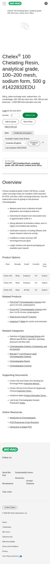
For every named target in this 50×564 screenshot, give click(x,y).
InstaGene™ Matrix (18, 321)
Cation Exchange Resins (30, 336)
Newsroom (19, 478)
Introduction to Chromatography (23, 418)
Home (4, 522)
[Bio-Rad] (10, 449)
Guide (22, 403)
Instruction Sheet (24, 391)
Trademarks (6, 527)
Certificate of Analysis (23, 133)
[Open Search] (33, 3)
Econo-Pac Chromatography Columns (26, 310)
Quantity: (5, 115)
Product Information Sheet (35, 396)
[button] (3, 11)
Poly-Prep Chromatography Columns (25, 302)
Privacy (5, 551)
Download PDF (34, 143)
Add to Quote (10, 122)
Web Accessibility (8, 541)
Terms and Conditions (10, 546)
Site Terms (6, 532)
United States (9, 507)
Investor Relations (30, 482)
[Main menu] (4, 3)
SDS (7, 133)
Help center (7, 492)
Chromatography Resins (20, 361)
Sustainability (20, 472)
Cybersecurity (7, 537)
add (43, 142)
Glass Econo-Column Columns (23, 317)
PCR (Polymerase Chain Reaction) (24, 422)
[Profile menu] (38, 3)
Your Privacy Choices (10, 556)
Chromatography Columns (21, 366)
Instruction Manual (31, 384)
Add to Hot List (11, 127)
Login (4, 111)
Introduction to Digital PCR (21, 427)
